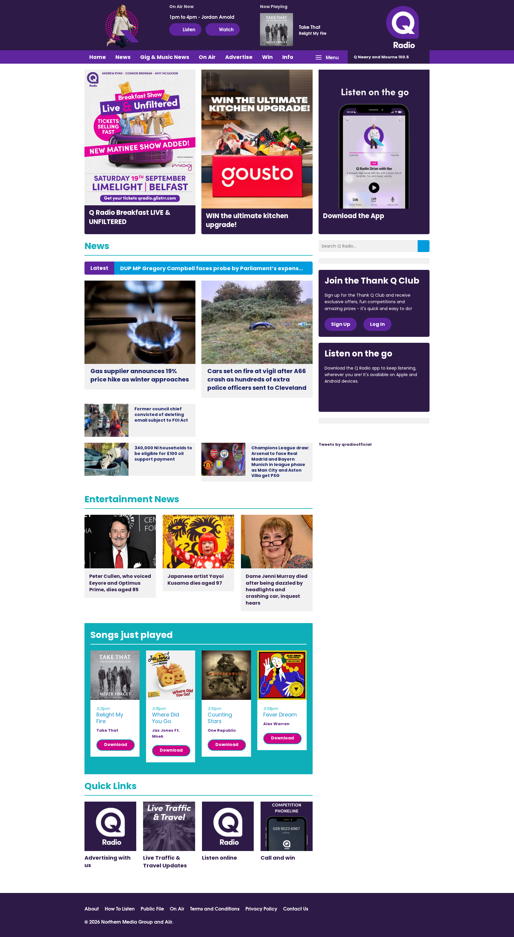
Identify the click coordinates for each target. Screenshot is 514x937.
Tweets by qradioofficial (345, 444)
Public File (152, 908)
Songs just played (131, 634)
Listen (189, 29)
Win (267, 57)
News (123, 57)
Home (97, 57)
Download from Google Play (397, 397)
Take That (309, 26)
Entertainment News (131, 499)
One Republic (222, 730)
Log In (377, 324)
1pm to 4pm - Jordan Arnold (201, 16)
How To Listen (120, 908)
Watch (226, 29)
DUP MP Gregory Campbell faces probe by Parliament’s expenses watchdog (213, 268)
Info (287, 57)
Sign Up (340, 324)
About (91, 908)
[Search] (424, 246)
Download (115, 744)
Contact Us (295, 908)
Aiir (168, 921)
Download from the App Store (348, 397)
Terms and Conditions (214, 908)
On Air (207, 57)
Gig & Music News (164, 57)
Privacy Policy (261, 908)
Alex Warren (276, 724)
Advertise (239, 57)
